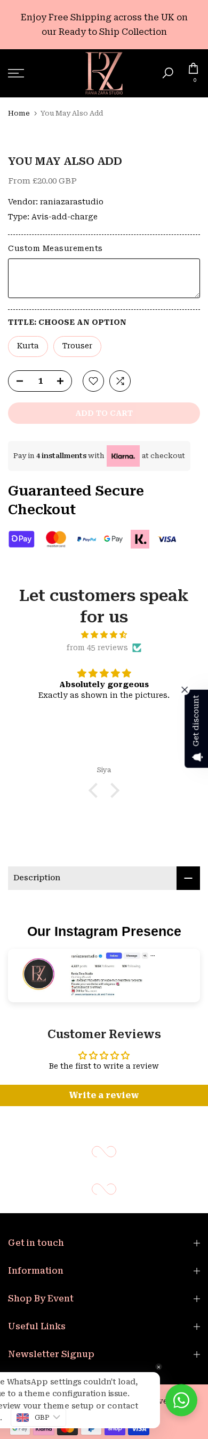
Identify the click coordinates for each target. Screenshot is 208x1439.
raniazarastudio (71, 201)
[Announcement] (104, 24)
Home (19, 113)
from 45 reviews (97, 647)
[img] (104, 635)
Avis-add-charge (64, 216)
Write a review (104, 1095)
